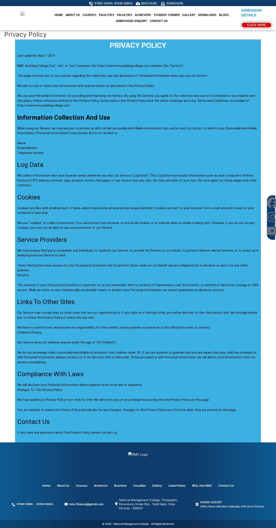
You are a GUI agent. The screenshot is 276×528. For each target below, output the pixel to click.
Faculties (124, 15)
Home (59, 15)
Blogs (224, 15)
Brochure (120, 485)
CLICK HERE (256, 25)
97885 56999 (25, 504)
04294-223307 (211, 502)
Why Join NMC (202, 485)
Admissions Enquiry (131, 21)
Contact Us (159, 21)
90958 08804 (45, 504)
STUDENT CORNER (167, 15)
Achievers (101, 485)
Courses (89, 15)
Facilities (106, 15)
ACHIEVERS (143, 15)
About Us (73, 15)
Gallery (189, 15)
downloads (207, 15)
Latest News (176, 485)
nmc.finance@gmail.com (86, 504)
